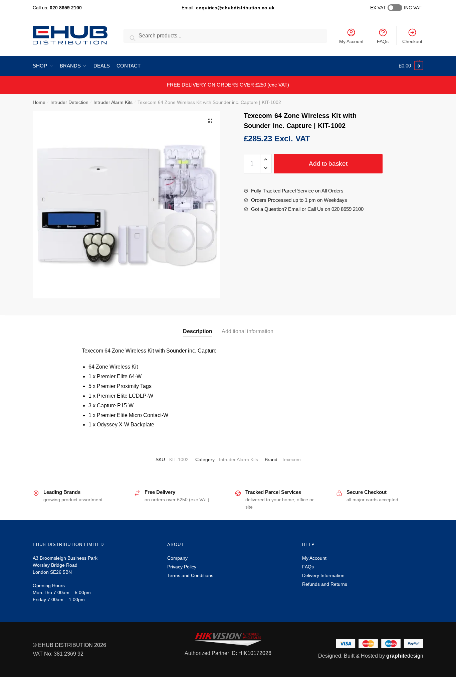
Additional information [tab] (247, 331)
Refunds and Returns (324, 584)
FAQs (383, 41)
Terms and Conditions (190, 575)
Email (294, 209)
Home (39, 102)
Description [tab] (197, 331)
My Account (351, 41)
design (404, 656)
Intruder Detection (69, 102)
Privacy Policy (181, 566)
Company (177, 558)
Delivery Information (323, 575)
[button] (210, 120)
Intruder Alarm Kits (113, 102)
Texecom (291, 459)
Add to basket (328, 163)
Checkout (412, 41)
